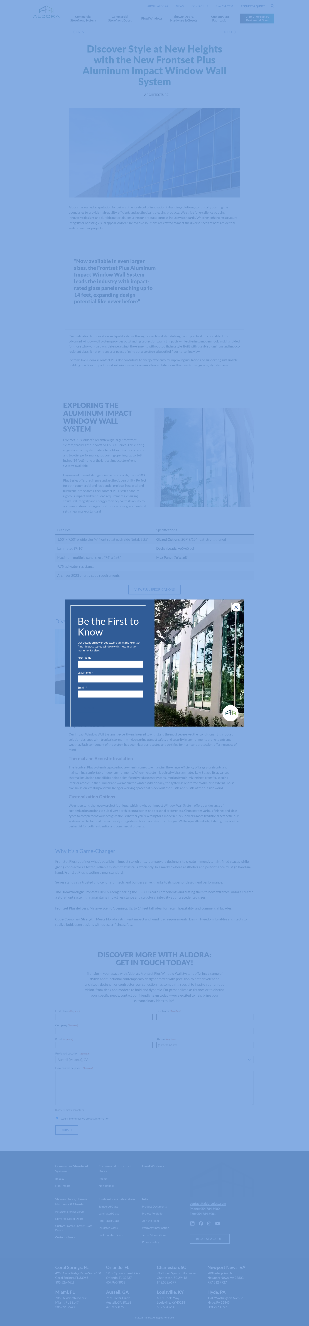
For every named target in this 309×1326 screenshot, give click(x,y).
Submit (89, 708)
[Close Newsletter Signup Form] (236, 607)
